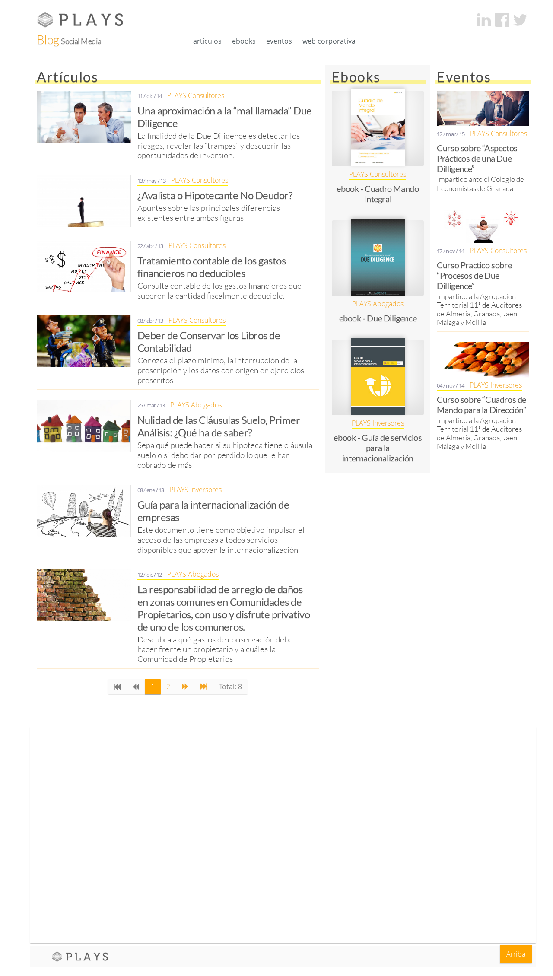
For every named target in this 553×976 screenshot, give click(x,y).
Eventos (279, 41)
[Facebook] (502, 20)
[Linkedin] (484, 20)
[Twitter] (520, 20)
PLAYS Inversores (195, 490)
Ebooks (244, 41)
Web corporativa (329, 41)
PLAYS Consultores (195, 96)
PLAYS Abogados (196, 405)
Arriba (515, 954)
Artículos (207, 41)
